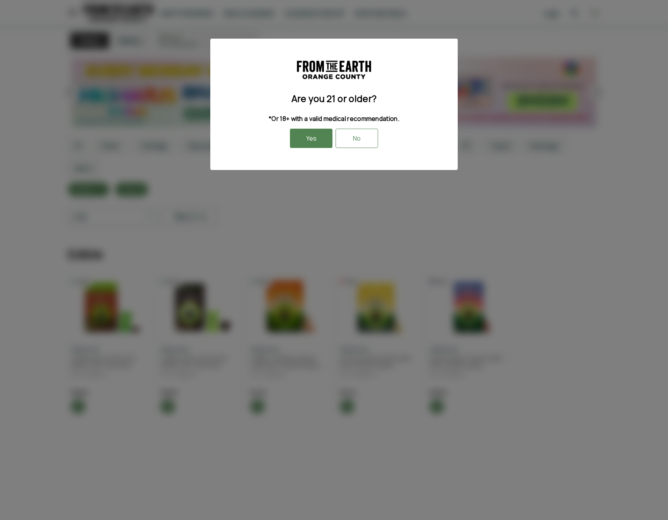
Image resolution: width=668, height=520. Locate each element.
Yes (311, 138)
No (357, 138)
